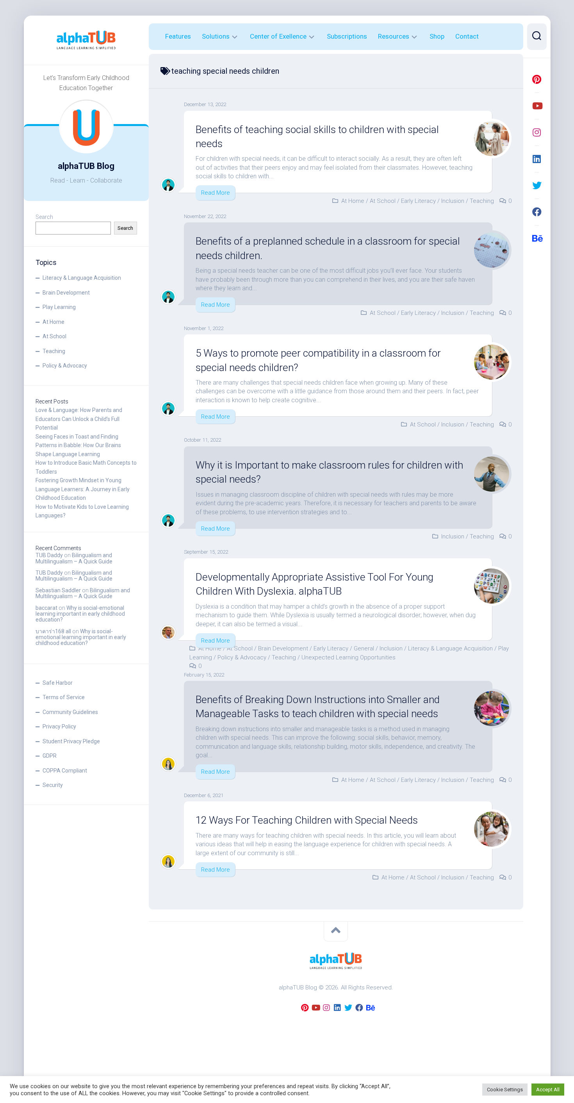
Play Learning (59, 307)
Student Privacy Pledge (71, 741)
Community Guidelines (70, 712)
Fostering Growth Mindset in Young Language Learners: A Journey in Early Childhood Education (83, 489)
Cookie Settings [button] (505, 1089)
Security (53, 785)
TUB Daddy (49, 555)
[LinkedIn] (537, 159)
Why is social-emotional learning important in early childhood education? (80, 614)
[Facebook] (537, 212)
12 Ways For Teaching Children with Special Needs (307, 820)
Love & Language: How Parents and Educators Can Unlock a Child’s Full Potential (79, 419)
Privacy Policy (59, 726)
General (364, 648)
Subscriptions (347, 36)
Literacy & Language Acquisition (82, 278)
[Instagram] (537, 132)
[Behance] (537, 238)
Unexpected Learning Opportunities (348, 657)
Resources (393, 36)
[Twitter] (537, 185)
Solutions (216, 36)
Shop (437, 36)
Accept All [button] (548, 1089)
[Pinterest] (537, 79)
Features (178, 36)
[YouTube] (537, 105)
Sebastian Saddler (58, 590)
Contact (467, 36)
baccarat (46, 608)
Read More (215, 192)
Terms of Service (64, 697)
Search (44, 217)
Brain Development (66, 293)
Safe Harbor (58, 683)
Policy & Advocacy (65, 365)
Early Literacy (418, 200)
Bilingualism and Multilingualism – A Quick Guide (74, 558)
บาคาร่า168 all (53, 631)
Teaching (54, 351)
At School (54, 336)
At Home (53, 322)
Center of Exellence (278, 36)
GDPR (50, 756)
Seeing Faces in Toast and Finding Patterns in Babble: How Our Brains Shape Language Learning (78, 445)
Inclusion (452, 200)
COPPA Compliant (65, 770)
